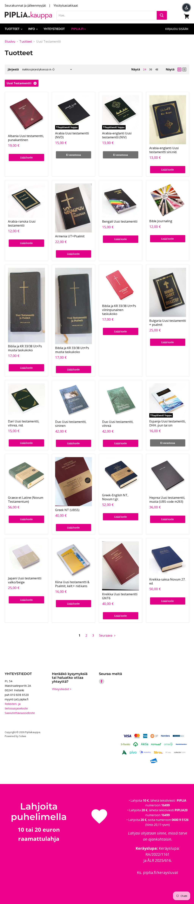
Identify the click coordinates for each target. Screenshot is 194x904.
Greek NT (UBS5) (67, 510)
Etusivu (10, 41)
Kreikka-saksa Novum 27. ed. (167, 581)
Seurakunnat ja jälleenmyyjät (25, 5)
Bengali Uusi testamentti (119, 221)
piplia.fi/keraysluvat (160, 872)
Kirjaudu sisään (176, 29)
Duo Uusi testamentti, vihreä (117, 424)
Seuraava (106, 635)
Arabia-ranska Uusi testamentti (21, 223)
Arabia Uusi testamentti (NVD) (72, 135)
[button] (186, 7)
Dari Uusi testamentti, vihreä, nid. (23, 423)
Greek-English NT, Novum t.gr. (115, 497)
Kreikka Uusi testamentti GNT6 (119, 596)
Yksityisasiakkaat (66, 5)
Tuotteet (12, 29)
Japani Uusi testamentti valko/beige (24, 580)
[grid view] (179, 69)
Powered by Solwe (15, 736)
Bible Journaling (160, 221)
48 (156, 69)
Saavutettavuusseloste (20, 713)
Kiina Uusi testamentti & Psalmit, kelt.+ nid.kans (72, 584)
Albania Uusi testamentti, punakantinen (26, 138)
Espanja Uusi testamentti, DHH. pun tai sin (167, 423)
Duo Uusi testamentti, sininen (70, 424)
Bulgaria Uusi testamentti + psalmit (167, 323)
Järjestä (13, 69)
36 (150, 69)
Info (32, 29)
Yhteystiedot (54, 29)
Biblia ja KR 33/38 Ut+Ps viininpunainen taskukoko (119, 310)
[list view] (184, 69)
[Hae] (162, 15)
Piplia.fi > (78, 29)
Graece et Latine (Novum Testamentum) (25, 500)
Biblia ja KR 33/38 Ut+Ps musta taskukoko (25, 348)
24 (144, 69)
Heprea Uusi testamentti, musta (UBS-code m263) (167, 500)
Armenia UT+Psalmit (69, 236)
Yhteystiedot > (61, 689)
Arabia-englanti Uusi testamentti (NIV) (116, 135)
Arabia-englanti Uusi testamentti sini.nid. (164, 150)
